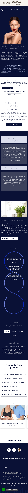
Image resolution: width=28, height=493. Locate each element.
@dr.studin (14, 437)
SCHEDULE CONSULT (14, 124)
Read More (16, 59)
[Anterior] (2, 416)
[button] (23, 9)
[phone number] (2, 10)
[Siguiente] (25, 416)
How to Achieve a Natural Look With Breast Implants (12, 424)
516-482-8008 (7, 3)
